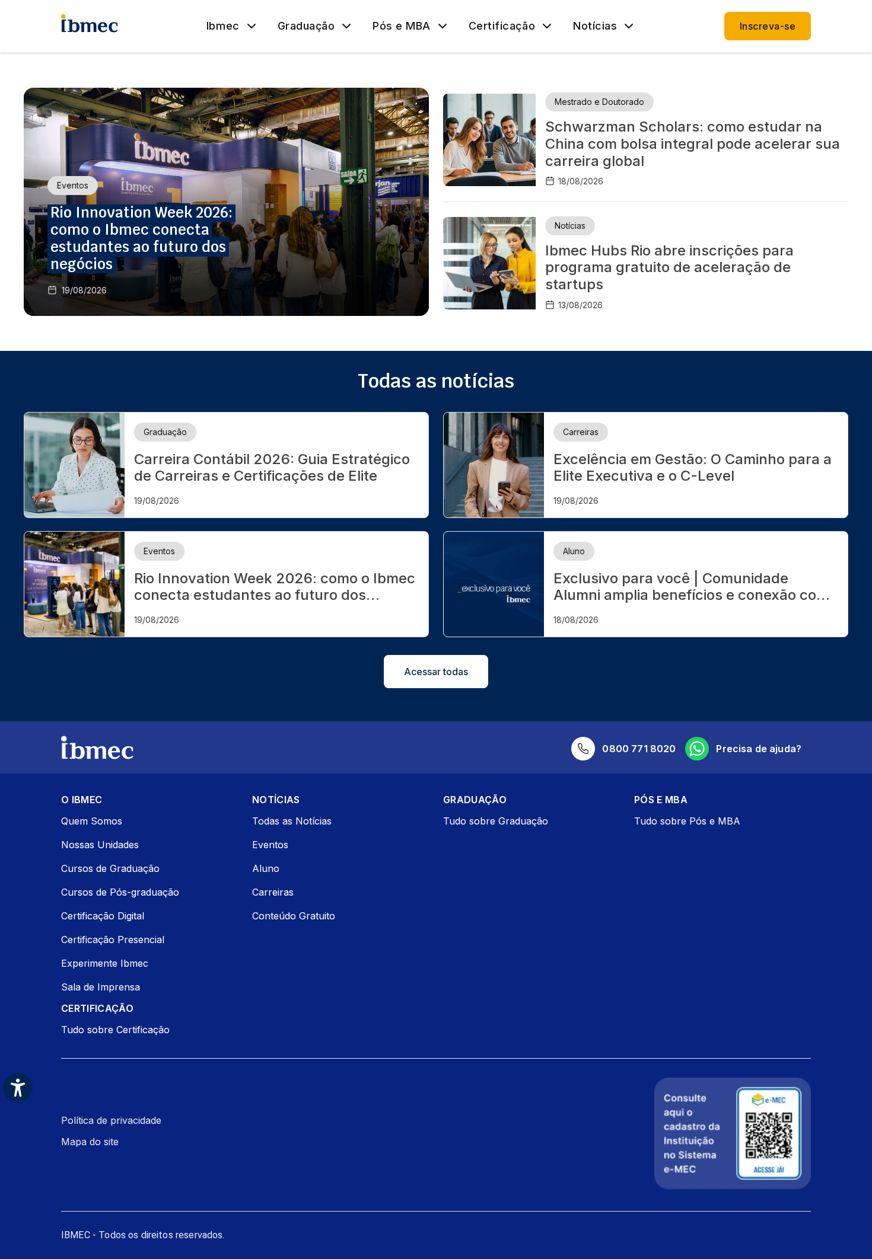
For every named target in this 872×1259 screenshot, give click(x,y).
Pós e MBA (402, 26)
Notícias (595, 26)
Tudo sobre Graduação (495, 821)
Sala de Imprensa (100, 987)
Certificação (502, 26)
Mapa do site (90, 1142)
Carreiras (273, 892)
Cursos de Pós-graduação (120, 892)
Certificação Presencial (112, 939)
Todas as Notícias (292, 821)
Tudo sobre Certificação (115, 1030)
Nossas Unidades (100, 845)
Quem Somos (91, 821)
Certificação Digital (102, 916)
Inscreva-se (767, 26)
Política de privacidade (111, 1120)
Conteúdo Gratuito (293, 916)
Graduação (306, 26)
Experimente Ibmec (104, 963)
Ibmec (223, 26)
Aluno (265, 868)
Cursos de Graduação (110, 868)
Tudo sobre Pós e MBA (687, 821)
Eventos (270, 845)
